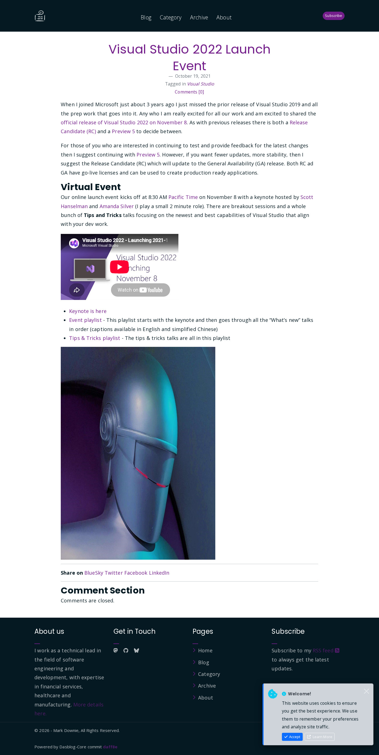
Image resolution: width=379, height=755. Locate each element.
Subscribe (333, 15)
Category (171, 17)
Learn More (322, 736)
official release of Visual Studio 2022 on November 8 (124, 122)
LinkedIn (159, 572)
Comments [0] (189, 92)
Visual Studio (200, 84)
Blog (146, 17)
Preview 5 (123, 131)
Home (205, 650)
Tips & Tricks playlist (94, 338)
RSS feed (324, 650)
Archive (199, 17)
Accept (294, 736)
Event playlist (85, 320)
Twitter (114, 572)
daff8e (110, 746)
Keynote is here (88, 311)
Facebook (136, 572)
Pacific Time (183, 197)
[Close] (366, 691)
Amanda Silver (117, 206)
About (224, 17)
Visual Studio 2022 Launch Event (189, 58)
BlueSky (93, 572)
